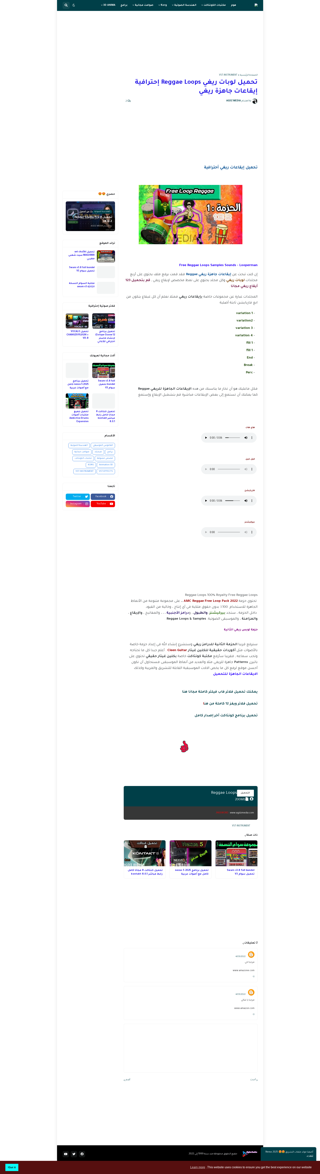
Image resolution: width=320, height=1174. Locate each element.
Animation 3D (106, 465)
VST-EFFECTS (106, 471)
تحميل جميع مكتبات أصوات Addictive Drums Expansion (79, 416)
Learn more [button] (197, 1167)
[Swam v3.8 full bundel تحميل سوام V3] (236, 853)
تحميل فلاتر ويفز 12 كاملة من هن (231, 704)
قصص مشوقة (105, 458)
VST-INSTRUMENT (228, 75)
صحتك (98, 452)
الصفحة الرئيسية (249, 75)
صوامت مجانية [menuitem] (144, 5)
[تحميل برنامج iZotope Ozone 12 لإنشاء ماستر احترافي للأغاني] (103, 321)
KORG (91, 465)
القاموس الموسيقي (103, 445)
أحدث (253, 1080)
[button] (74, 5)
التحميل (245, 793)
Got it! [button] (12, 1167)
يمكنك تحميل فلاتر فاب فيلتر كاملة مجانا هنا (220, 692)
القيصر (241, 952)
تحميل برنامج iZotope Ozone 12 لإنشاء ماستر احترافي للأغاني (105, 336)
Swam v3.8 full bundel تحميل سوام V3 (240, 872)
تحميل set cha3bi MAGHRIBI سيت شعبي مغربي (81, 255)
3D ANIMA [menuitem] (109, 5)
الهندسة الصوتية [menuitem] (185, 5)
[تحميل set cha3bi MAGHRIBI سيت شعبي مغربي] (106, 256)
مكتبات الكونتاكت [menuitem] (215, 5)
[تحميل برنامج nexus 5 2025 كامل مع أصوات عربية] (190, 853)
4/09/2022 (241, 957)
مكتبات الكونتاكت (83, 458)
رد (253, 976)
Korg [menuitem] (164, 5)
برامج (110, 452)
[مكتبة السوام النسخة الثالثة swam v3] (106, 288)
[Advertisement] (160, 42)
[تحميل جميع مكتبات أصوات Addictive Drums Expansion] (77, 401)
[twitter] (74, 1154)
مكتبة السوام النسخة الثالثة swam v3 (82, 285)
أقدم (128, 1080)
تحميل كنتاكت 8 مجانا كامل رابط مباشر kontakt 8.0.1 (145, 872)
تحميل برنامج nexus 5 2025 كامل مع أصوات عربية (192, 872)
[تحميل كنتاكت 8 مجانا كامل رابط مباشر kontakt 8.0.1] (145, 853)
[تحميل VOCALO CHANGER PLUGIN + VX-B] (77, 321)
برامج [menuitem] (124, 5)
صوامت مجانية (81, 452)
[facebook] (82, 1154)
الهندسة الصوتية (79, 445)
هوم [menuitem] (233, 5)
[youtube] (66, 1154)
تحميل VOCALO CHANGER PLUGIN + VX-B (77, 335)
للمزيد (310, 1156)
